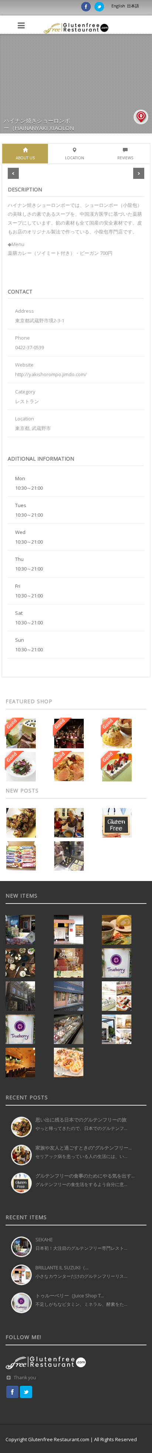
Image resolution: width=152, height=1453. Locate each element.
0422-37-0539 (29, 347)
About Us (25, 157)
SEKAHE (44, 1239)
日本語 (133, 6)
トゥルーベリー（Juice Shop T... (69, 1295)
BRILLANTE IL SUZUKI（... (62, 1267)
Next (138, 173)
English (118, 6)
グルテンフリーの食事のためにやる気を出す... (85, 1175)
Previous (13, 173)
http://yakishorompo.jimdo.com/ (51, 374)
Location (74, 157)
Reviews (125, 157)
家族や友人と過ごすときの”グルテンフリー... (83, 1147)
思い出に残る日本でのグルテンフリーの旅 (81, 1119)
